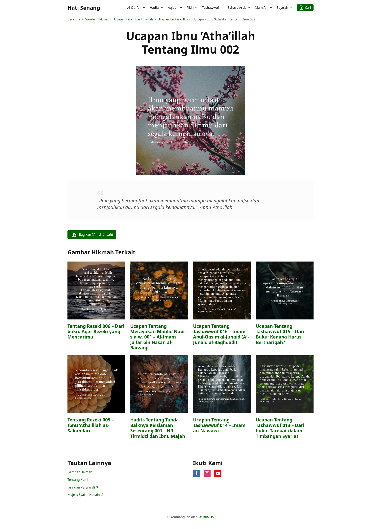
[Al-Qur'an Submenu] (144, 7)
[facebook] (196, 473)
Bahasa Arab (236, 7)
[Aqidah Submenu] (181, 7)
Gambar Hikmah (97, 19)
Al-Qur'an (134, 7)
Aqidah (173, 7)
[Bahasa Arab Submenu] (249, 7)
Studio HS (206, 517)
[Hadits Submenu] (162, 7)
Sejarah (282, 7)
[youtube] (217, 473)
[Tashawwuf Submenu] (222, 7)
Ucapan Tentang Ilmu (174, 19)
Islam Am (261, 7)
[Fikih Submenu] (197, 7)
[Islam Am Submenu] (271, 7)
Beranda (73, 19)
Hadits (155, 7)
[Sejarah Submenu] (291, 7)
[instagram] (207, 473)
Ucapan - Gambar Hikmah (133, 19)
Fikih (190, 7)
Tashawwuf (210, 7)
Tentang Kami (77, 479)
